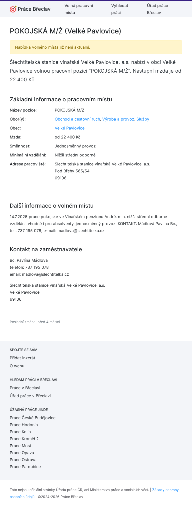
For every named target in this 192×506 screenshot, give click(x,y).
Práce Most (20, 445)
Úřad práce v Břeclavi (30, 395)
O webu (17, 365)
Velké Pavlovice (69, 128)
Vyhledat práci (119, 9)
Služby (142, 119)
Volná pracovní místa (78, 9)
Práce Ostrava (23, 459)
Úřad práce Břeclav (157, 9)
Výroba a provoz (118, 119)
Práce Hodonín (24, 424)
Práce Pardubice (25, 466)
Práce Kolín (20, 431)
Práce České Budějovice (33, 417)
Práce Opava (22, 452)
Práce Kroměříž (24, 438)
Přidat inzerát (22, 357)
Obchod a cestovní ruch (77, 119)
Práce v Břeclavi (25, 387)
